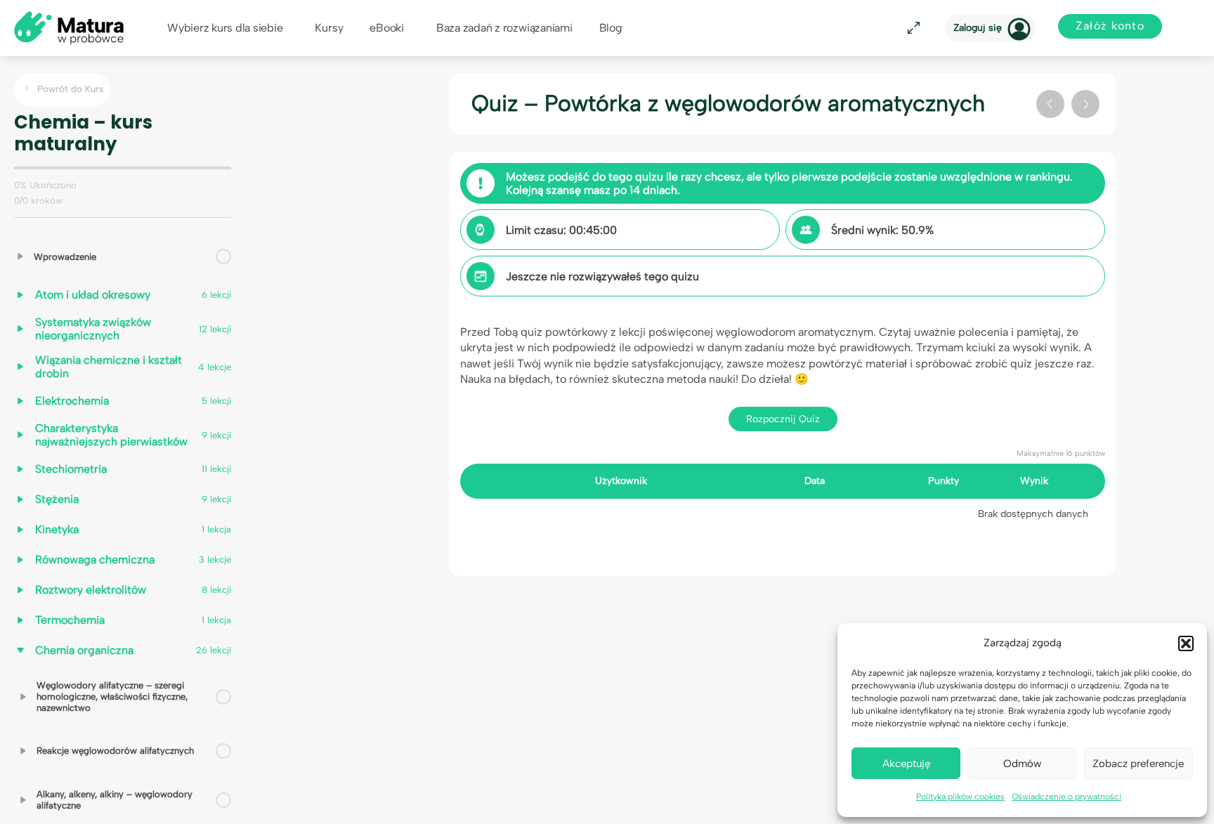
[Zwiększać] (20, 256)
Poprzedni (1050, 104)
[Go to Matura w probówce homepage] (69, 27)
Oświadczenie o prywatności (1066, 797)
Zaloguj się (977, 28)
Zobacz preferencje (1138, 763)
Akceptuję (906, 763)
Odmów (1022, 763)
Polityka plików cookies (960, 797)
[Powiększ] (911, 28)
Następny (1085, 104)
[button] (1186, 643)
